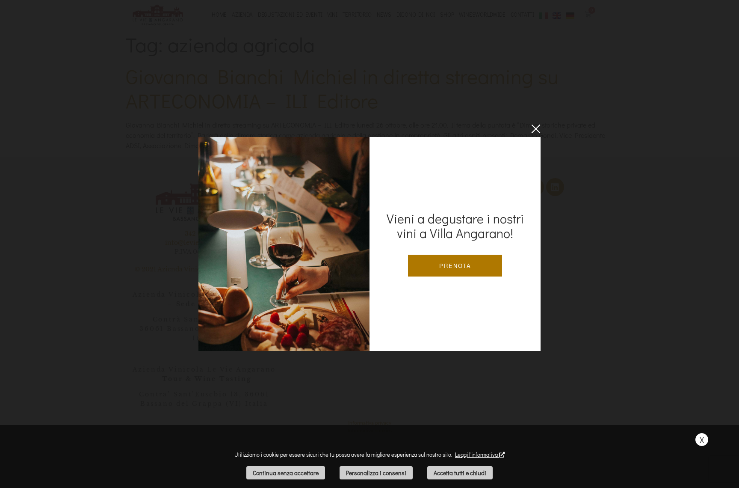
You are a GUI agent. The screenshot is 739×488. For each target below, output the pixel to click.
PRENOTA (455, 266)
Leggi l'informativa (477, 454)
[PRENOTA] (284, 244)
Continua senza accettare (286, 473)
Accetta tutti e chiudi (460, 473)
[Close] (536, 129)
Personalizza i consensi (376, 473)
